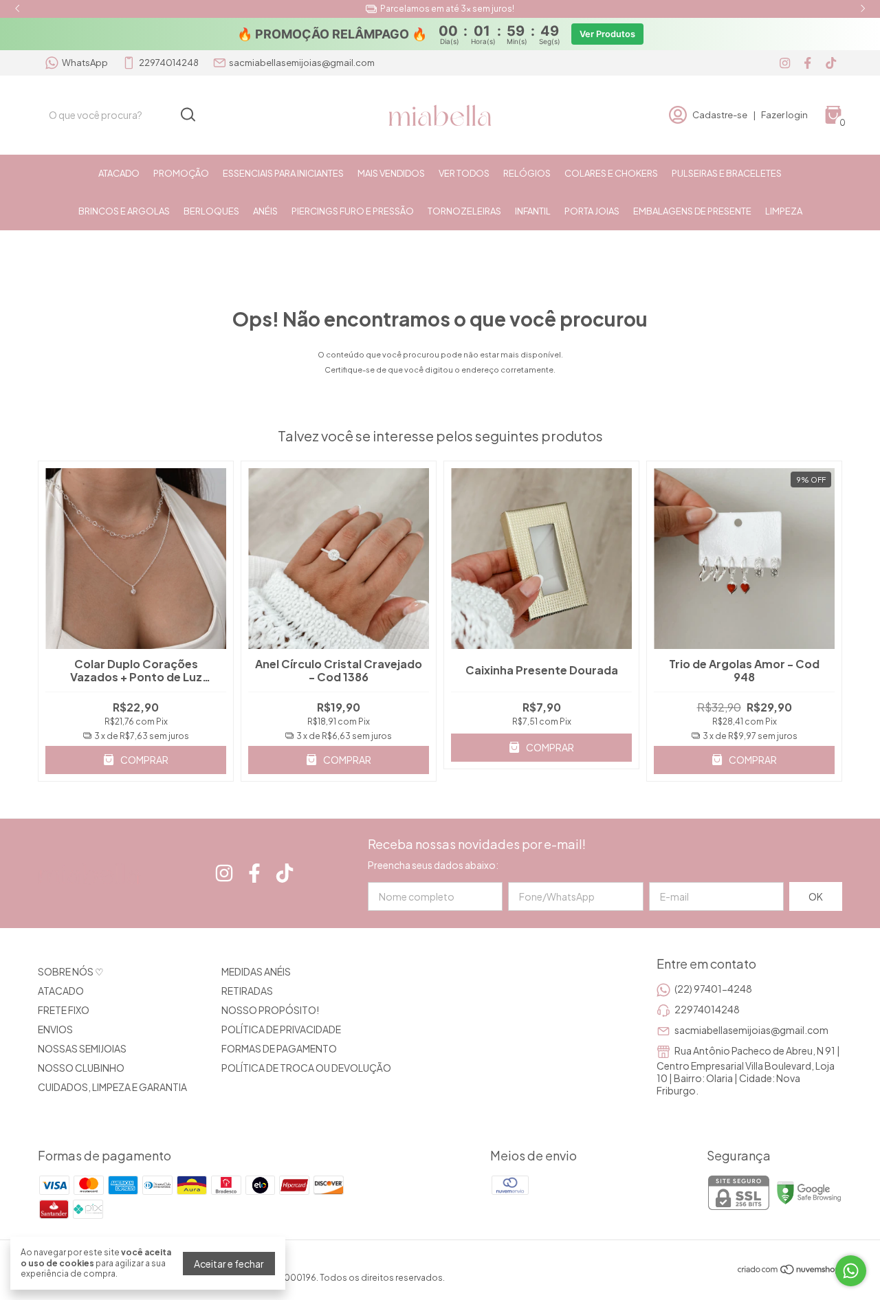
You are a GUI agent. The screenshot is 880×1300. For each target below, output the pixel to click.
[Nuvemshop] (789, 1271)
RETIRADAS (247, 990)
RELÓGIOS (527, 173)
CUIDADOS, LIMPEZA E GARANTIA (112, 1087)
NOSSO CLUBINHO (81, 1067)
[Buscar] (187, 114)
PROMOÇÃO (181, 173)
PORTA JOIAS (591, 211)
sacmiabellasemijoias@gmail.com (302, 62)
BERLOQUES (211, 211)
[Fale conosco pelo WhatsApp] (850, 1270)
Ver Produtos (607, 34)
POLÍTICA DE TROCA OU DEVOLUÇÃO (306, 1067)
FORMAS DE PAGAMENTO (279, 1048)
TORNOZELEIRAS (464, 211)
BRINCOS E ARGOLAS (124, 211)
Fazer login (784, 114)
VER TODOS (464, 173)
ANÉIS (265, 211)
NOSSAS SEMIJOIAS (82, 1048)
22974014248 (169, 62)
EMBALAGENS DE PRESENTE (692, 211)
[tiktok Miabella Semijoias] (831, 63)
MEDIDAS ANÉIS (256, 971)
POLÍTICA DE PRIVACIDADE (281, 1029)
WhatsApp (85, 62)
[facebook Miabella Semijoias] (807, 63)
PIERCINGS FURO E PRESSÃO (353, 211)
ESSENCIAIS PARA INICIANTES (283, 173)
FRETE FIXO (63, 1010)
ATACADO (119, 173)
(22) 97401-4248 (713, 988)
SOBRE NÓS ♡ (71, 971)
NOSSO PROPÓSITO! (270, 1010)
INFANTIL (533, 211)
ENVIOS (55, 1029)
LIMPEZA (783, 211)
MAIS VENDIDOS (391, 173)
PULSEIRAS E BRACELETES (727, 173)
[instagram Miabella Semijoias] (784, 63)
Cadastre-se (719, 114)
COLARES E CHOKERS (611, 173)
